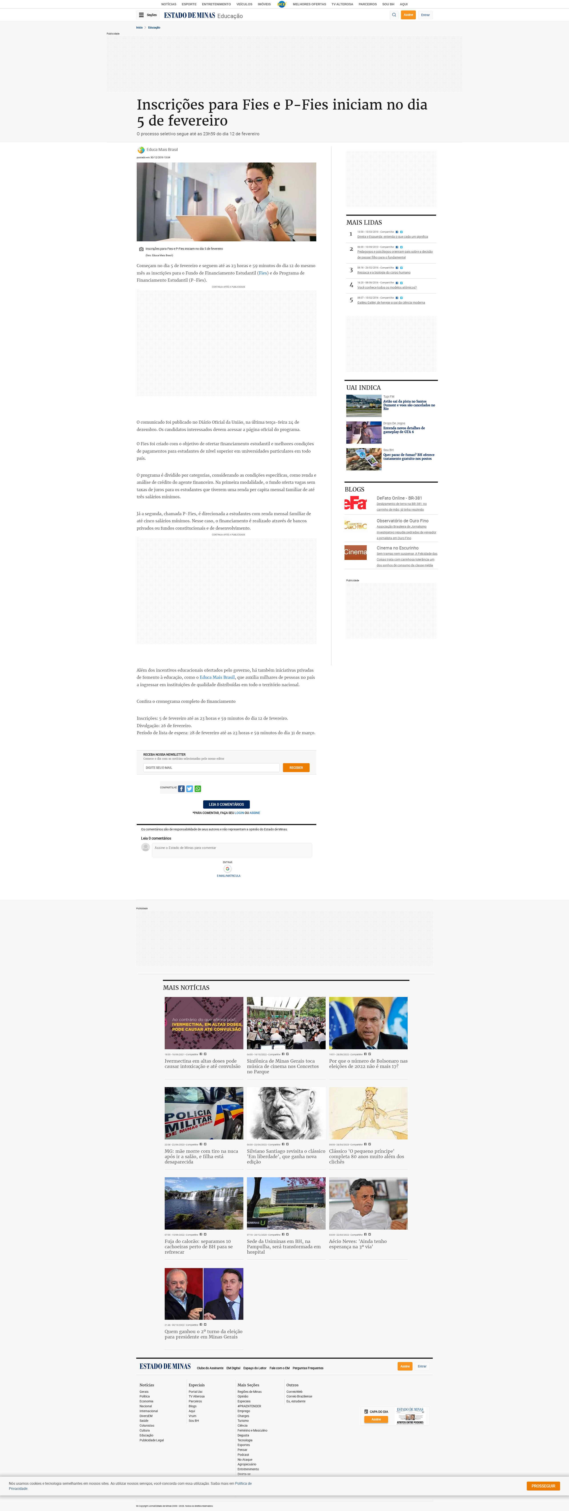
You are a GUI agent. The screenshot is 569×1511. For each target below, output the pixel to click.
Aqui (192, 1411)
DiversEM (146, 1416)
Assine (408, 14)
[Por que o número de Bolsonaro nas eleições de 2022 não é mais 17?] (368, 1023)
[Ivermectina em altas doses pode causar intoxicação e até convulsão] (204, 1023)
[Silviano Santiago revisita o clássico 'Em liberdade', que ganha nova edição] (286, 1113)
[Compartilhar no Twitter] (189, 789)
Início (139, 27)
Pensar (242, 1450)
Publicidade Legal (152, 1440)
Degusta (243, 1435)
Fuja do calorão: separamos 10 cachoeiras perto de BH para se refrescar (199, 1246)
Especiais (244, 1401)
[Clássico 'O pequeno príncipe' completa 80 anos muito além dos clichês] (368, 1113)
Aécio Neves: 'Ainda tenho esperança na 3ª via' (358, 1244)
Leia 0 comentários (226, 804)
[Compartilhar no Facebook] (181, 789)
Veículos (244, 4)
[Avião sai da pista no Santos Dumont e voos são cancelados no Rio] (364, 406)
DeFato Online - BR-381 (399, 498)
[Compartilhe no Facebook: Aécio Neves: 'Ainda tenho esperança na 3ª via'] (365, 1234)
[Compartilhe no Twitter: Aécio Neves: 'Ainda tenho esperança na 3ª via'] (369, 1234)
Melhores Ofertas (309, 4)
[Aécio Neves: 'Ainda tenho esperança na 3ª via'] (368, 1203)
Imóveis (264, 4)
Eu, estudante (296, 1401)
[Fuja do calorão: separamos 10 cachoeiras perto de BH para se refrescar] (204, 1203)
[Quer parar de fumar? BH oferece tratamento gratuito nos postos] (364, 459)
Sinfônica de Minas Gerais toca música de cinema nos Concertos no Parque (283, 1066)
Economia (146, 1401)
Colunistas (147, 1426)
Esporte (189, 4)
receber (296, 767)
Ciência (243, 1426)
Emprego (244, 1411)
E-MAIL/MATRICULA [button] (228, 875)
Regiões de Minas (250, 1392)
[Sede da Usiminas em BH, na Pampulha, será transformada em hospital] (286, 1203)
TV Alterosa (342, 4)
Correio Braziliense (299, 1396)
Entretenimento (216, 4)
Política (145, 1396)
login (240, 813)
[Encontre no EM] (394, 15)
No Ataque (245, 1460)
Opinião (243, 1396)
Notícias (168, 4)
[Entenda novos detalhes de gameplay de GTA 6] (364, 432)
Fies (263, 273)
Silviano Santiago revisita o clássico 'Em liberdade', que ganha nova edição (286, 1156)
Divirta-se (244, 1474)
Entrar (425, 15)
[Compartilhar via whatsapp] (197, 789)
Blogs (192, 1406)
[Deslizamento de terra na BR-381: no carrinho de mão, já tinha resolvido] (359, 502)
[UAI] (281, 4)
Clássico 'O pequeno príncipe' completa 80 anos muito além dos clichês (366, 1156)
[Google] (227, 869)
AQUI (404, 4)
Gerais (144, 1392)
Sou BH (388, 4)
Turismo (243, 1421)
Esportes (244, 1445)
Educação (230, 15)
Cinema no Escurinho (398, 548)
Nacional (146, 1406)
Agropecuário (247, 1464)
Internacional (149, 1411)
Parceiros (368, 4)
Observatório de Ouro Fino (403, 521)
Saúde (144, 1421)
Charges (243, 1416)
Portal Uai (195, 1392)
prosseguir (543, 1486)
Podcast (243, 1455)
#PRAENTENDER (249, 1406)
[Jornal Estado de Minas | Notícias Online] (189, 15)
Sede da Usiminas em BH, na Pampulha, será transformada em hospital (284, 1246)
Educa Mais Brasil (217, 677)
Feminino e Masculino (252, 1430)
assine (255, 813)
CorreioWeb (295, 1392)
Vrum (192, 1416)
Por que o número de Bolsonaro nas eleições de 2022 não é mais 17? (368, 1063)
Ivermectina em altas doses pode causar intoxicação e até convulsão (202, 1063)
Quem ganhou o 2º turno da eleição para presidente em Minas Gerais (203, 1334)
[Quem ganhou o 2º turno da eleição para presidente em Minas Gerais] (204, 1293)
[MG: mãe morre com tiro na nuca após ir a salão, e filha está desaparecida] (204, 1113)
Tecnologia (245, 1440)
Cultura (145, 1430)
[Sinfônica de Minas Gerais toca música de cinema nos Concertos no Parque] (286, 1023)
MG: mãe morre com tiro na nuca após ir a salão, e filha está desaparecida (201, 1156)
